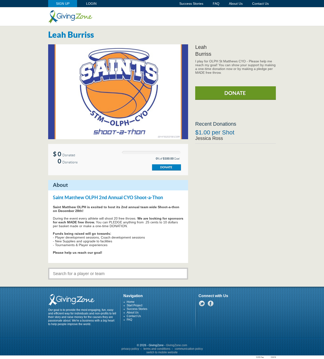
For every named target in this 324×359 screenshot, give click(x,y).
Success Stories (137, 309)
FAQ (129, 319)
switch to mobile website (162, 352)
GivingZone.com (176, 345)
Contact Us (134, 316)
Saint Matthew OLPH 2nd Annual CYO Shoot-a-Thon (108, 197)
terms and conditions (156, 348)
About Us (133, 312)
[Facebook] (210, 303)
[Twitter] (202, 303)
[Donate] (166, 167)
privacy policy (130, 348)
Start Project (134, 305)
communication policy (189, 348)
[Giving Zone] (70, 17)
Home (130, 302)
